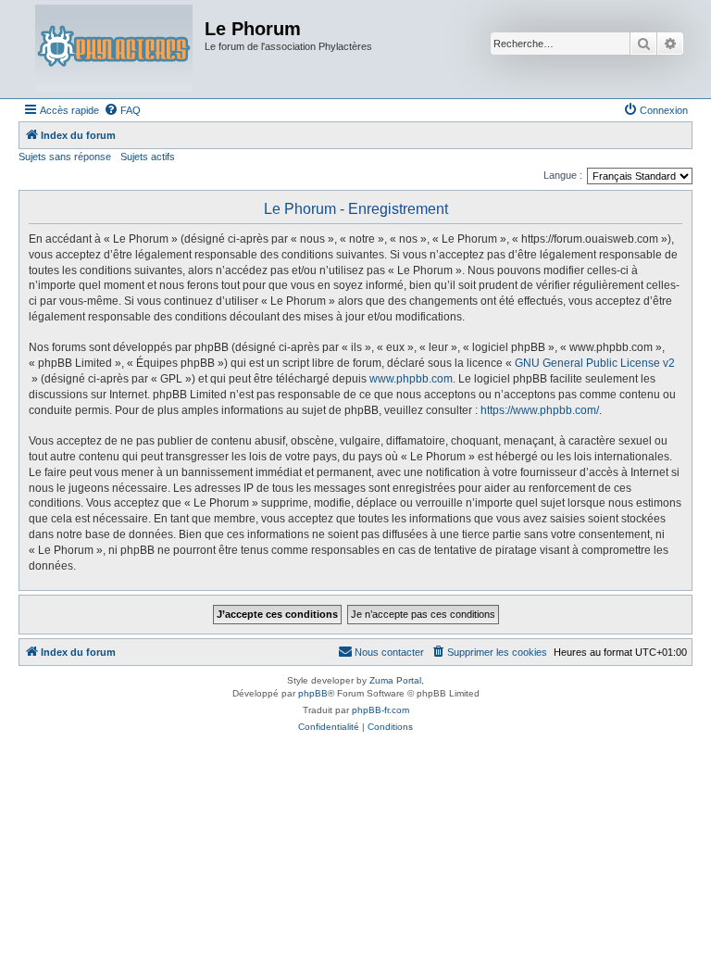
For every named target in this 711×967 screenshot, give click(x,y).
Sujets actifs (147, 156)
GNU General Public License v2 (595, 363)
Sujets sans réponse (65, 156)
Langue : (562, 175)
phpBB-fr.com (380, 710)
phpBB (313, 693)
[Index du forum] (114, 49)
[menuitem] (122, 110)
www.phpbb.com (411, 378)
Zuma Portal (395, 680)
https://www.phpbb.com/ (539, 410)
